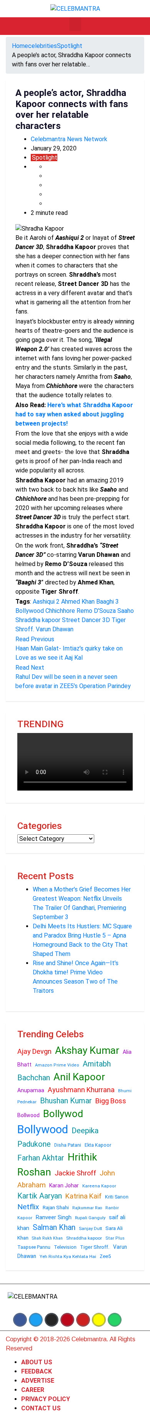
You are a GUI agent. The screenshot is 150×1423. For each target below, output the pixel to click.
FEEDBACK (36, 1371)
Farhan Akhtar (40, 1157)
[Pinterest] (67, 1320)
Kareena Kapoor (99, 1186)
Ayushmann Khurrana (81, 1090)
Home (20, 46)
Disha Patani (67, 1145)
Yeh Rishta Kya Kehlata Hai (68, 1256)
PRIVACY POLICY (45, 1399)
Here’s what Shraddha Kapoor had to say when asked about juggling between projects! (74, 414)
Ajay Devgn (34, 1051)
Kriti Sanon (116, 1197)
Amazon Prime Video (57, 1065)
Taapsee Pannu (33, 1247)
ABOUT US (36, 1362)
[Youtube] (83, 1320)
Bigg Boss (110, 1101)
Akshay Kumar (87, 1050)
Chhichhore (60, 610)
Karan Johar (64, 1185)
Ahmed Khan (78, 601)
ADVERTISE (37, 1380)
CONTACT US (41, 1408)
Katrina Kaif (83, 1196)
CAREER (32, 1389)
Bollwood (28, 1115)
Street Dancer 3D (86, 620)
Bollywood (29, 610)
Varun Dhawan (54, 629)
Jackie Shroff (75, 1173)
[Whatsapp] (115, 1320)
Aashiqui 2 (46, 601)
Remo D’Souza (96, 610)
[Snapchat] (99, 1320)
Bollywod (63, 1113)
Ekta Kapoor (98, 1145)
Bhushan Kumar (66, 1100)
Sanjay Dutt (90, 1228)
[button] (75, 24)
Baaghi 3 (107, 601)
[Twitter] (36, 1320)
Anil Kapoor (79, 1077)
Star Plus (115, 1238)
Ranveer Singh (54, 1217)
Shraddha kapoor (37, 620)
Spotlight (69, 46)
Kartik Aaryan (39, 1195)
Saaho (125, 610)
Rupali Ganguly (90, 1217)
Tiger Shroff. (95, 1247)
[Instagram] (51, 1320)
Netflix (28, 1206)
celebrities (42, 46)
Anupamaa (30, 1090)
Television (65, 1247)
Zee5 (105, 1256)
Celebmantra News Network (69, 139)
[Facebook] (20, 1320)
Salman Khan (54, 1227)
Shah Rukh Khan (47, 1238)
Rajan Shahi (56, 1207)
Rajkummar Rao (87, 1207)
